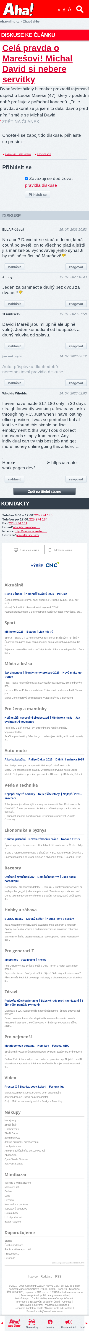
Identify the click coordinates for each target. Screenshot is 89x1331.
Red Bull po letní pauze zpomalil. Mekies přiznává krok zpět (37, 765)
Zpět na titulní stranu (44, 491)
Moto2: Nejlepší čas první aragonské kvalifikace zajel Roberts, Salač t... (44, 774)
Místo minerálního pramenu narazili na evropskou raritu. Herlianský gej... (42, 938)
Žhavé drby (32, 1327)
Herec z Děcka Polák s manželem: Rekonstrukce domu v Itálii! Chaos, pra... (44, 692)
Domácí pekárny (48, 877)
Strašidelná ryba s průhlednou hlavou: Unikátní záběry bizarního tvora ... (43, 1053)
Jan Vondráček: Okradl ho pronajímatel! (26, 1097)
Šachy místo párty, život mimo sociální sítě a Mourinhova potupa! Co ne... (42, 644)
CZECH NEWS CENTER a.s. (53, 1285)
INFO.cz (62, 594)
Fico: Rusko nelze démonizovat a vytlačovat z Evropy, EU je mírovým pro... (43, 684)
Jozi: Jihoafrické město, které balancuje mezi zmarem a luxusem (40, 924)
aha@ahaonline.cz (26, 527)
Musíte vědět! (68, 1327)
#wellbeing (28, 959)
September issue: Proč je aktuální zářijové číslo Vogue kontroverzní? (43, 973)
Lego (7, 1195)
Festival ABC (60, 1045)
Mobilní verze (62, 550)
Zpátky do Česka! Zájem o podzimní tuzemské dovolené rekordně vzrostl (41, 931)
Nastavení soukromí (31, 1304)
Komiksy (43, 1045)
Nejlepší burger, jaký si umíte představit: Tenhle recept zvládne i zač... (43, 891)
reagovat (76, 267)
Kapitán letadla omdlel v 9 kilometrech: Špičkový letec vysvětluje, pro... (43, 611)
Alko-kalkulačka (15, 759)
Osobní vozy (12, 1129)
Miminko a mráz (62, 717)
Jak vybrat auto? (14, 1163)
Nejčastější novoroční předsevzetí (27, 717)
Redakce (46, 1276)
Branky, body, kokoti (33, 1086)
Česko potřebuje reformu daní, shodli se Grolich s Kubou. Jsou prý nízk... (42, 601)
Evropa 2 (10, 1258)
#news (42, 959)
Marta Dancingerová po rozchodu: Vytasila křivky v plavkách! (39, 697)
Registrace (44, 154)
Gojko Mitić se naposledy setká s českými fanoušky (33, 1101)
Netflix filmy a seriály (60, 918)
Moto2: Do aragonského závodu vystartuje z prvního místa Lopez (41, 769)
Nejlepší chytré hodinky (20, 794)
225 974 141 (18, 523)
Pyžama (9, 1200)
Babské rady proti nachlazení (60, 1000)
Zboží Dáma (11, 1133)
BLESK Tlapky (14, 918)
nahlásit (14, 267)
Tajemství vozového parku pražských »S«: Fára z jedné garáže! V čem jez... (44, 651)
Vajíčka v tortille (13, 732)
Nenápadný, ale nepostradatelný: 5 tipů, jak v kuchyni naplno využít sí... (44, 887)
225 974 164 (38, 519)
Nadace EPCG (70, 839)
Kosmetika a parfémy (16, 1204)
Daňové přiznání (15, 839)
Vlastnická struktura (56, 1304)
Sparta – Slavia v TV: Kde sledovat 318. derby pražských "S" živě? (42, 637)
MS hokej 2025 (14, 631)
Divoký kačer (35, 918)
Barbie (8, 1191)
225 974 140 (43, 515)
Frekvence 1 (12, 1253)
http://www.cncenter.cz (31, 531)
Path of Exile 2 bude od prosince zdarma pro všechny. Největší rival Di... (44, 1059)
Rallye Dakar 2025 (41, 759)
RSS (58, 1276)
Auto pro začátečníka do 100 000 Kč (25, 1150)
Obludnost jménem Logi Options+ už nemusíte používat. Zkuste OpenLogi (40, 818)
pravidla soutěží (27, 535)
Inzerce (33, 1276)
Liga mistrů (46, 631)
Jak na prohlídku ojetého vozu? (22, 1142)
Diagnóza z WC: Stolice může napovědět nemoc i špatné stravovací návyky (42, 1012)
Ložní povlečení (13, 1217)
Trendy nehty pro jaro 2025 (42, 672)
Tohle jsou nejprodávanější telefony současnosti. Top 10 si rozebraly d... (44, 804)
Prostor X (11, 1086)
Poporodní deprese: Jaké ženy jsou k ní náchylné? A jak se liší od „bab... (41, 1024)
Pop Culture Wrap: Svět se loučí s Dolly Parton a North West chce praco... (41, 967)
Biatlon (31, 631)
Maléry (50, 1327)
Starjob (8, 1240)
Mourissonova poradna (20, 1045)
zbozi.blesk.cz (13, 1137)
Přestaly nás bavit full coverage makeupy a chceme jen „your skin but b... (43, 979)
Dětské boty (11, 1213)
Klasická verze (29, 550)
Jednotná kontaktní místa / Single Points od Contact (43, 1308)
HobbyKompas (13, 1146)
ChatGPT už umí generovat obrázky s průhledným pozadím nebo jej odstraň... (42, 810)
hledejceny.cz (12, 1120)
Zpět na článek (20, 121)
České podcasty (14, 1245)
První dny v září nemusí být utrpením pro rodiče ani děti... (36, 727)
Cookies (66, 1301)
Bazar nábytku (13, 1221)
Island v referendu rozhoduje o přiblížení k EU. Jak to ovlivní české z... (44, 852)
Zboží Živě (10, 1124)
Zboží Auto (10, 1155)
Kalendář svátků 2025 (40, 594)
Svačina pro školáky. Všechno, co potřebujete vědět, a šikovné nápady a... (44, 738)
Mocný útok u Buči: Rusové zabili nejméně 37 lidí (31, 607)
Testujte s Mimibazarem (18, 1182)
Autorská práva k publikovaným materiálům (44, 1295)
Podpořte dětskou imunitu (22, 1000)
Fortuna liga (56, 1086)
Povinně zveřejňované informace (44, 1311)
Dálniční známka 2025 (69, 759)
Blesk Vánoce (14, 594)
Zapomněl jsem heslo (18, 154)
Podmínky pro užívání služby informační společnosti (44, 1298)
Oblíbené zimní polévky (20, 877)
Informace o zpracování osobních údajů (38, 1301)
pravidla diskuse (41, 185)
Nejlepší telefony (49, 794)
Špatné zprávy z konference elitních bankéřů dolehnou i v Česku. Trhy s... (44, 847)
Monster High (12, 1187)
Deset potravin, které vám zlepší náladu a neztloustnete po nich (40, 1018)
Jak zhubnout (14, 672)
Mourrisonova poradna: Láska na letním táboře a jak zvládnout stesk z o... (44, 1065)
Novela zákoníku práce (44, 839)
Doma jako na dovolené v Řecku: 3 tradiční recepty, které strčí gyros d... (43, 897)
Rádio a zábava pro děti (18, 1249)
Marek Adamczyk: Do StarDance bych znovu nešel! (33, 1092)
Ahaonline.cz (9, 21)
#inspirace (12, 959)
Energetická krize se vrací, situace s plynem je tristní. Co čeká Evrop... (44, 857)
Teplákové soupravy (16, 1208)
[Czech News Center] (52, 564)
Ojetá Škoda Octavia (16, 1159)
